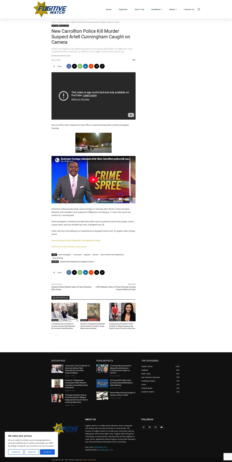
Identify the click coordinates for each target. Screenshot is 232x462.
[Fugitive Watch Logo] (65, 429)
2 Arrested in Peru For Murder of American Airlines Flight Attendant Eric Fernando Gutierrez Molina (63, 326)
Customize (16, 452)
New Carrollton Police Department (112, 255)
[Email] (96, 66)
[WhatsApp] (80, 66)
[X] (74, 66)
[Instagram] (149, 427)
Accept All (47, 452)
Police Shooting (57, 258)
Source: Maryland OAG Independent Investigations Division (75, 240)
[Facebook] (68, 66)
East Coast (55, 25)
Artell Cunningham (64, 255)
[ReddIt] (91, 66)
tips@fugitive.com (100, 447)
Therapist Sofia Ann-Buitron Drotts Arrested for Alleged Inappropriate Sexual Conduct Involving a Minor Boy (122, 326)
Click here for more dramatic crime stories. (69, 246)
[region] (31, 444)
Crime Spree (77, 255)
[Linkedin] (85, 66)
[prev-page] (52, 334)
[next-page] (56, 334)
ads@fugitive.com (106, 450)
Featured (60, 22)
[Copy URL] (102, 66)
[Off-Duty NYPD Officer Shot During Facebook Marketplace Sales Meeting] (102, 383)
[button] (198, 9)
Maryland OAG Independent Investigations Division (77, 262)
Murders (95, 255)
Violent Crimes (64, 25)
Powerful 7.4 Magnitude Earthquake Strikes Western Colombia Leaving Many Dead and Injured (92, 326)
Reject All (31, 452)
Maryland (87, 255)
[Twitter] (155, 427)
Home (53, 22)
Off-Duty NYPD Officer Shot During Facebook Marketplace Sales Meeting (121, 382)
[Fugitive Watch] (53, 9)
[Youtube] (161, 427)
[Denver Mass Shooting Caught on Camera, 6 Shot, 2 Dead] (102, 396)
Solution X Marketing (89, 460)
